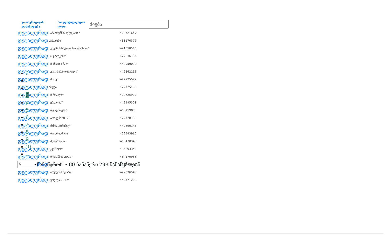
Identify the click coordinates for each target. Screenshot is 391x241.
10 (28, 147)
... (28, 154)
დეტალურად (33, 33)
